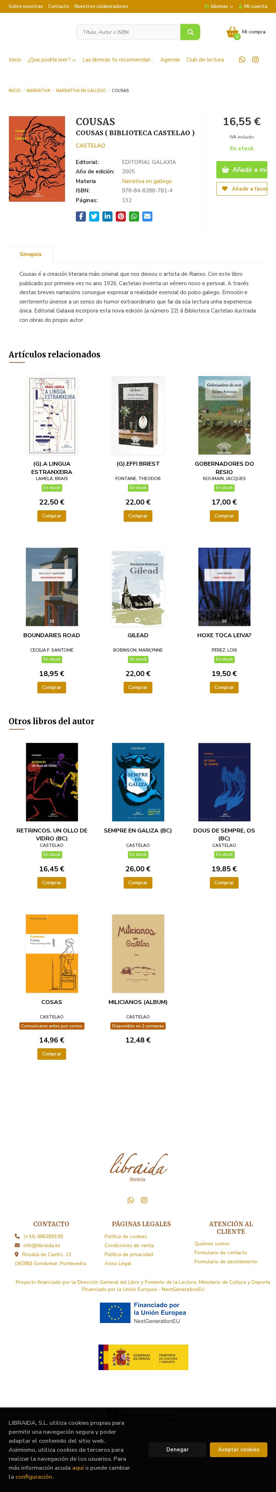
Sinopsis (31, 254)
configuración (33, 1477)
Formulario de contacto (220, 1252)
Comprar (51, 515)
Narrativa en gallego (81, 90)
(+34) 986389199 (43, 1236)
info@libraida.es (41, 1245)
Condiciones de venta (129, 1245)
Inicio (15, 90)
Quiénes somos (212, 1243)
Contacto (58, 6)
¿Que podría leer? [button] (50, 59)
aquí (78, 1468)
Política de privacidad (129, 1254)
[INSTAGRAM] (255, 59)
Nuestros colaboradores (101, 6)
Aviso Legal (118, 1263)
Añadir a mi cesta (249, 169)
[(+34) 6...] (242, 59)
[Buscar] (190, 32)
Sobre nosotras (26, 6)
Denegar (177, 1449)
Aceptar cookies (238, 1449)
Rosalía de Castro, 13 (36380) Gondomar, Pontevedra (50, 1259)
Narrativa (38, 90)
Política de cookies (126, 1236)
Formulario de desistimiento (225, 1261)
